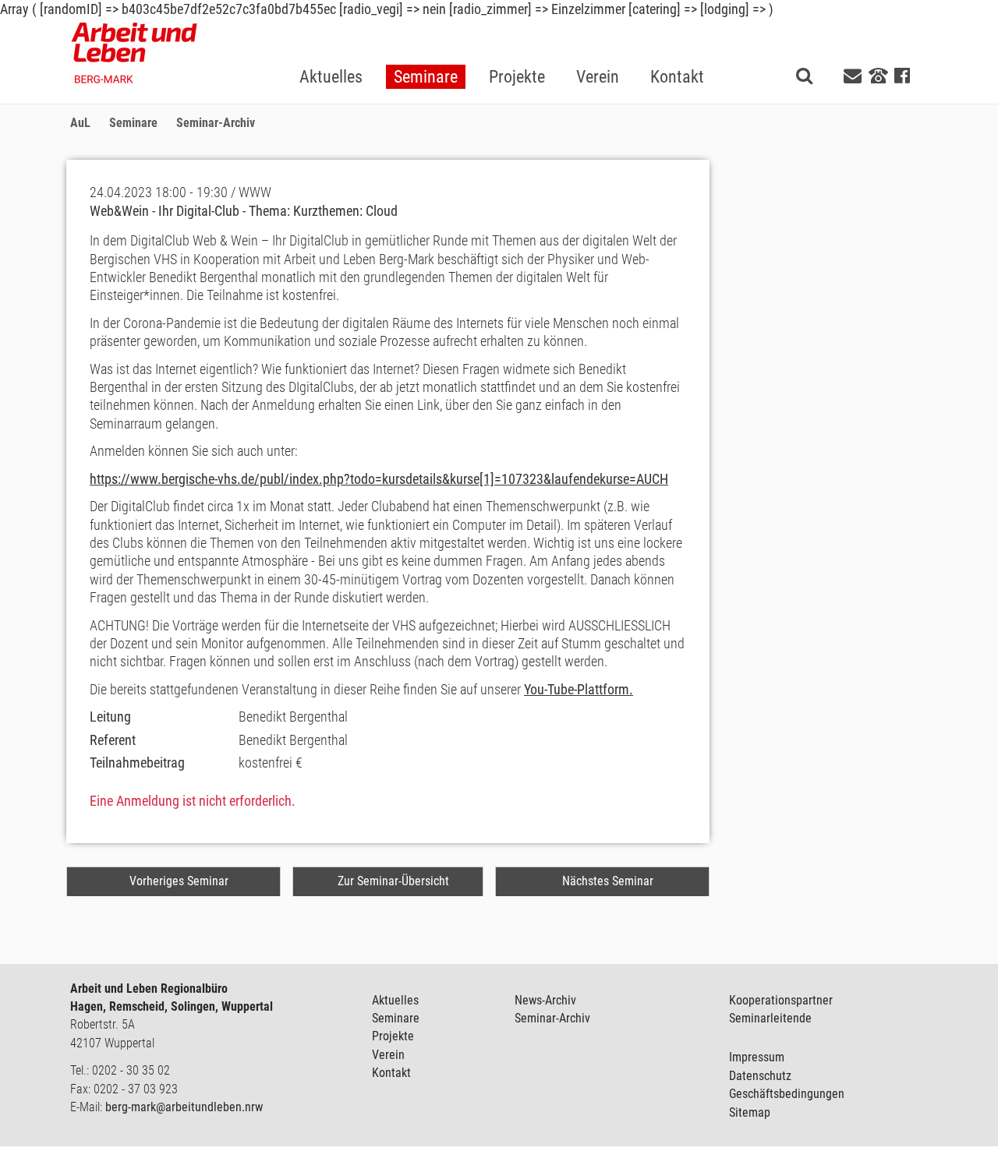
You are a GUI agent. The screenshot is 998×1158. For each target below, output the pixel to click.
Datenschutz (760, 1075)
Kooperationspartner (781, 1000)
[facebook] (902, 75)
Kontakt (391, 1072)
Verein (388, 1054)
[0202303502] (878, 75)
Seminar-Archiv (552, 1018)
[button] (425, 52)
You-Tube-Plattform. (578, 689)
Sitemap (749, 1112)
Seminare (395, 1018)
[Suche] (804, 75)
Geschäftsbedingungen (786, 1093)
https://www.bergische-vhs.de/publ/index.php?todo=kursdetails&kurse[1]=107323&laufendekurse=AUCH (379, 479)
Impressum (756, 1057)
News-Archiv (545, 1000)
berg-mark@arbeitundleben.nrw (184, 1107)
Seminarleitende (770, 1018)
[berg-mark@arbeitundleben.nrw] (854, 75)
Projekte (393, 1036)
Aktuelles (395, 1000)
